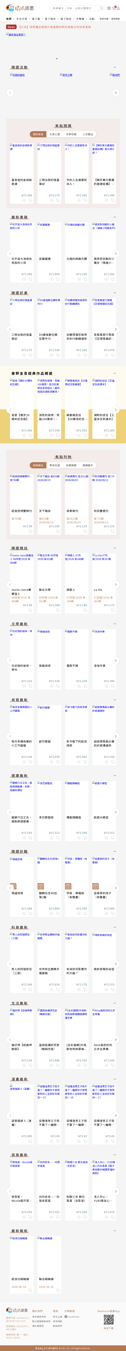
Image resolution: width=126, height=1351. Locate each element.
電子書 (36, 19)
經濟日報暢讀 (20, 1279)
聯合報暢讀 (46, 1279)
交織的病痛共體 (77, 259)
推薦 (9, 19)
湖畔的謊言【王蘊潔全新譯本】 (104, 417)
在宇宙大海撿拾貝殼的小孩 (22, 261)
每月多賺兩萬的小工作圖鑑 (22, 743)
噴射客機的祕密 (104, 969)
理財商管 (38, 134)
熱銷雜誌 (38, 465)
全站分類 (21, 19)
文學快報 (71, 134)
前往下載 (109, 1328)
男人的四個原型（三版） (22, 971)
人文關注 (88, 134)
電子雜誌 (50, 19)
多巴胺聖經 (46, 817)
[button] (10, 92)
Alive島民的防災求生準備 (103, 1047)
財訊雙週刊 (101, 511)
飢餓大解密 (101, 817)
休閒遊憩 (71, 465)
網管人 (71, 590)
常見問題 (57, 1321)
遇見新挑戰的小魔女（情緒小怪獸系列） (104, 263)
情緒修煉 (17, 893)
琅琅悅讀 (104, 18)
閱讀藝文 (88, 465)
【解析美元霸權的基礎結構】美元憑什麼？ (104, 184)
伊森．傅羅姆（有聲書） (75, 895)
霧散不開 (72, 666)
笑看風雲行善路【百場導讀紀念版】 (104, 338)
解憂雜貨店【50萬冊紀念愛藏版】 (76, 419)
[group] (63, 47)
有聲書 (80, 19)
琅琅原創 (115, 18)
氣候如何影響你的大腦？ (77, 971)
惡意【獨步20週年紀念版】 (21, 417)
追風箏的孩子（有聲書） (102, 895)
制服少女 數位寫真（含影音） (77, 1199)
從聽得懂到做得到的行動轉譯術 (77, 337)
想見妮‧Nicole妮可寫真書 (20, 1201)
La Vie (98, 590)
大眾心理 (54, 134)
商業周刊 (72, 511)
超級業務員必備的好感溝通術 (104, 743)
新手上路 (57, 1316)
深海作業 (100, 666)
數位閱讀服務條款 (41, 1321)
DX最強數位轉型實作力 (48, 337)
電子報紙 (66, 19)
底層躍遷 (45, 259)
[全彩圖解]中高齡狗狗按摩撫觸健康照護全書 (77, 1049)
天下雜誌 (45, 511)
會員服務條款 (39, 1316)
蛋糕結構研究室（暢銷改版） (49, 1047)
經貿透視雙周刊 (22, 511)
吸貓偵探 (45, 666)
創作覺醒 (45, 741)
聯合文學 (45, 590)
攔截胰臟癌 (74, 817)
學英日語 (54, 465)
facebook (73, 1316)
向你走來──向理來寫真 (49, 1199)
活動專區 (94, 19)
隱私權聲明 (38, 1325)
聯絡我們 (57, 1325)
